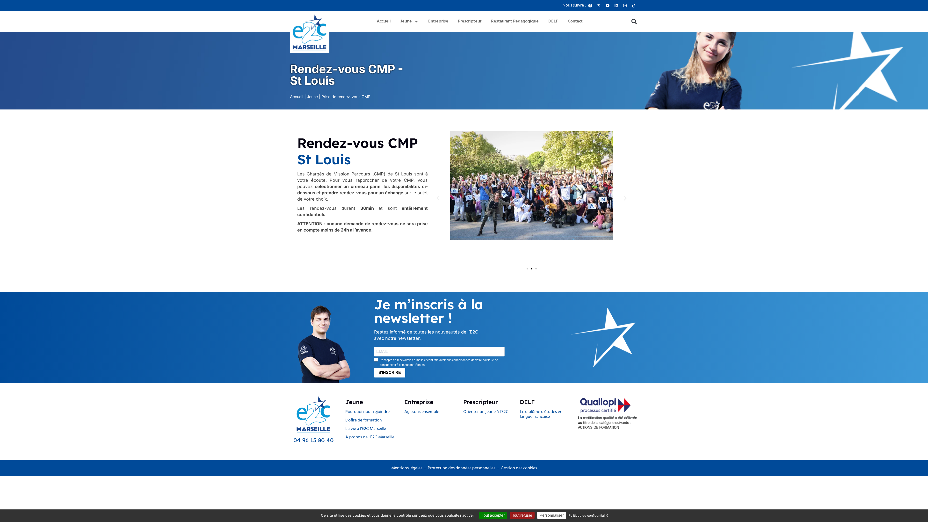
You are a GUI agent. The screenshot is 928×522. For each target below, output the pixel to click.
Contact (575, 21)
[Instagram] (625, 5)
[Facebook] (590, 5)
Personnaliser (552, 515)
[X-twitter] (598, 5)
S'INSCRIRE (389, 372)
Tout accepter (493, 515)
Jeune (406, 21)
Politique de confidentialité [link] (588, 515)
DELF (553, 21)
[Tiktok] (633, 5)
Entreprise (438, 21)
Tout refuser (522, 515)
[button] (634, 22)
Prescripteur (469, 21)
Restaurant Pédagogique (515, 21)
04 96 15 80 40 (313, 440)
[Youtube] (607, 5)
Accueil (384, 21)
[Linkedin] (616, 5)
